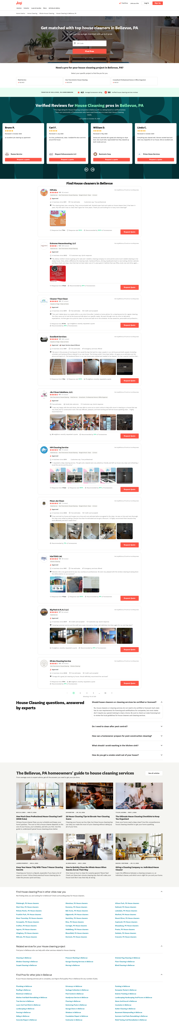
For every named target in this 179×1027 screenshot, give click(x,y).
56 (105, 693)
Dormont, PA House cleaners (76, 937)
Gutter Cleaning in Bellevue (125, 1009)
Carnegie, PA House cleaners (76, 926)
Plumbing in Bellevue (24, 986)
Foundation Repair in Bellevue (77, 1016)
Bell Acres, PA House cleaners (77, 911)
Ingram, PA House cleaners (26, 929)
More (45, 8)
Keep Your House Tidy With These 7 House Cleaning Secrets (39, 868)
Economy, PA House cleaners (76, 907)
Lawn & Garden (36, 8)
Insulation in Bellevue (123, 1005)
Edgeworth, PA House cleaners (77, 914)
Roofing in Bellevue (23, 990)
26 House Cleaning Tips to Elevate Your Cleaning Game (88, 817)
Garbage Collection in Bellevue (77, 990)
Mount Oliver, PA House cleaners (127, 918)
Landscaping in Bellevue (25, 1009)
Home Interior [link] (20, 13)
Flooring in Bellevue (73, 1001)
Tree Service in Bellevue (25, 1001)
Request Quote (129, 232)
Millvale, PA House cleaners (26, 937)
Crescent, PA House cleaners (125, 937)
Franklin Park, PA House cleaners (28, 914)
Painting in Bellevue (122, 986)
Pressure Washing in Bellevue (76, 958)
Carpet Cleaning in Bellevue (26, 965)
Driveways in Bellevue (74, 986)
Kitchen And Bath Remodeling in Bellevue (31, 997)
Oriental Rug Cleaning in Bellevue (127, 958)
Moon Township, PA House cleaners (29, 918)
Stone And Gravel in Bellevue (126, 1001)
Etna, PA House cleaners (75, 922)
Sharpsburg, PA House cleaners (126, 926)
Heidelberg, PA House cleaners (77, 929)
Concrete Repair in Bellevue (26, 1020)
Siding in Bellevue (22, 1016)
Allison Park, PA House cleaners (127, 903)
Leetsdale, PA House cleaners (126, 911)
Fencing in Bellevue (23, 1012)
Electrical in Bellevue (24, 994)
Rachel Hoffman (122, 863)
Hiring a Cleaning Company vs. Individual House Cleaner (137, 868)
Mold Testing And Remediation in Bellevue (131, 1020)
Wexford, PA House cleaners (125, 914)
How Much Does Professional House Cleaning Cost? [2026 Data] (39, 817)
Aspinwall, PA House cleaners (126, 922)
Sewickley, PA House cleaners (77, 918)
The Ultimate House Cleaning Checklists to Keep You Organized (137, 817)
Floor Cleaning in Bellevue (125, 962)
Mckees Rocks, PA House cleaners (29, 911)
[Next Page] (112, 693)
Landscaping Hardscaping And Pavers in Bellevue (133, 997)
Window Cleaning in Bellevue (27, 962)
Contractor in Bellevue (74, 1020)
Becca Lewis (20, 812)
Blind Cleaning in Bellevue (124, 965)
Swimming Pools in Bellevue (76, 1005)
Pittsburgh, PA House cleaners (27, 903)
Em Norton (70, 812)
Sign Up (158, 3)
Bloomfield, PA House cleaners (77, 933)
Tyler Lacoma (121, 812)
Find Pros (89, 51)
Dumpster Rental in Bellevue (125, 990)
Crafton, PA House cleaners (26, 926)
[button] (58, 218)
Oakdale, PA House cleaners (125, 933)
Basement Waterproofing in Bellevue (128, 1012)
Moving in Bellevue (73, 965)
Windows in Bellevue (73, 1012)
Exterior (26, 8)
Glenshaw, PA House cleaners (77, 903)
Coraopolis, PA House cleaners (27, 922)
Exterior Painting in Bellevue (125, 994)
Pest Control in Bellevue (74, 994)
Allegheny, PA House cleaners (27, 933)
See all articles (153, 773)
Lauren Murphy (22, 863)
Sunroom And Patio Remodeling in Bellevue (131, 1016)
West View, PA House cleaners (27, 907)
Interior (19, 8)
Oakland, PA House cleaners (125, 907)
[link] (7, 154)
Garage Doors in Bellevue (75, 1009)
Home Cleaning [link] (32, 13)
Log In (146, 3)
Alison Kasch (71, 863)
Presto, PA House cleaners (125, 929)
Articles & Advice (54, 8)
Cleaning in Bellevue (23, 958)
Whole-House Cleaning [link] (46, 13)
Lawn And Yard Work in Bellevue (28, 1005)
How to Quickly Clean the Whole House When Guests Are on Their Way (86, 868)
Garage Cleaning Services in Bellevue (79, 962)
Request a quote (23, 159)
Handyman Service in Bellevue (77, 997)
